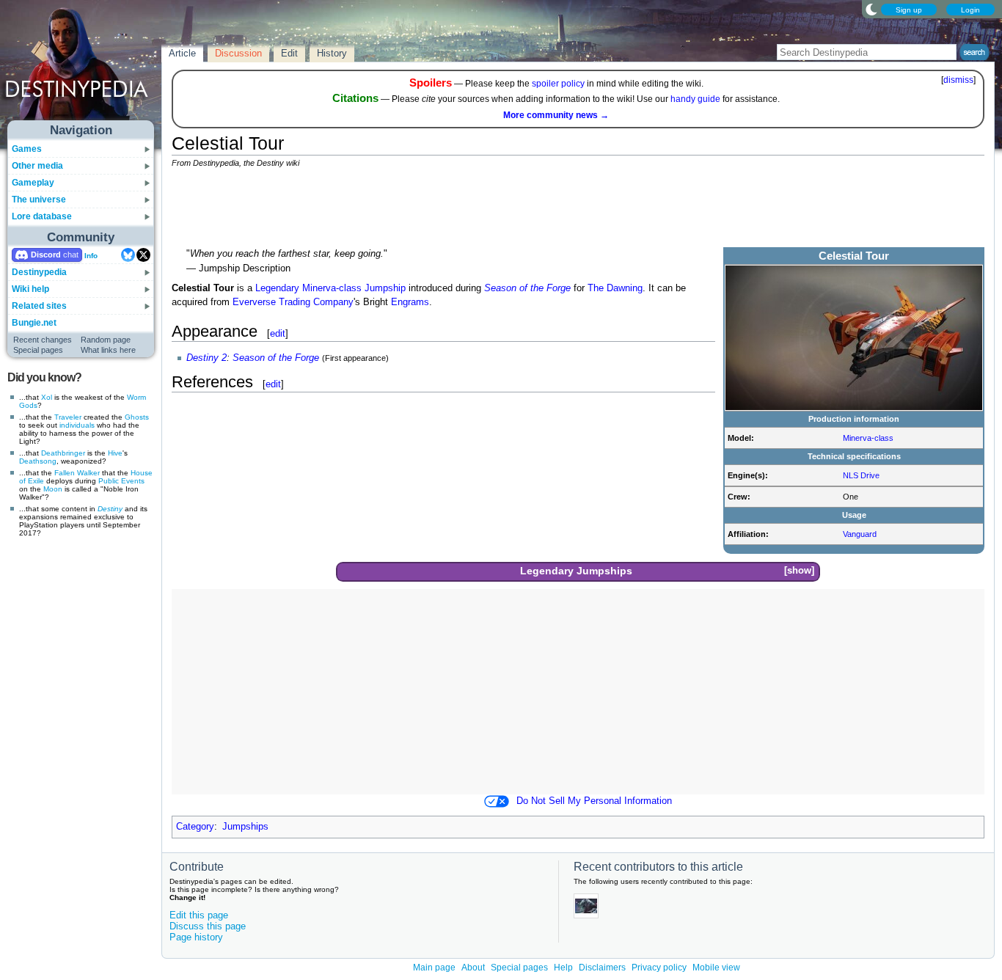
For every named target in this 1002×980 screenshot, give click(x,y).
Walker (88, 473)
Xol (46, 397)
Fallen (64, 473)
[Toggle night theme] (871, 8)
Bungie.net (34, 323)
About (473, 967)
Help (563, 967)
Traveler (67, 417)
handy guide (695, 99)
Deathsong (37, 461)
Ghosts (137, 417)
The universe (39, 199)
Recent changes (42, 339)
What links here (108, 349)
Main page (434, 967)
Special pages (38, 349)
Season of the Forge (527, 288)
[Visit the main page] (81, 67)
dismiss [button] (958, 80)
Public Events (121, 481)
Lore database (42, 216)
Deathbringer (63, 453)
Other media (37, 166)
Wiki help (30, 289)
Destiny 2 (206, 358)
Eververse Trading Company (293, 302)
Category (195, 827)
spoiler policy (558, 83)
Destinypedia (39, 272)
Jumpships (604, 571)
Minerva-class (868, 438)
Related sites (39, 306)
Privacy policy (659, 967)
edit (277, 333)
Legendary (277, 288)
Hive (115, 453)
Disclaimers (602, 967)
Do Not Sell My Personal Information (594, 801)
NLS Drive (861, 475)
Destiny (110, 509)
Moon (52, 489)
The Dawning (615, 288)
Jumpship (385, 288)
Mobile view (716, 967)
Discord (46, 254)
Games (27, 149)
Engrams (410, 302)
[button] (799, 571)
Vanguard (860, 534)
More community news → (556, 115)
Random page (106, 339)
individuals (77, 425)
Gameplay (33, 183)
